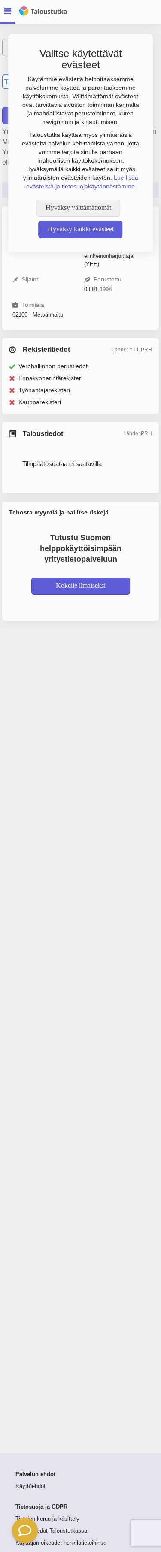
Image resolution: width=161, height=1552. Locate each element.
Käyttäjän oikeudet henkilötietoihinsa (60, 1543)
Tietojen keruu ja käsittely (47, 1519)
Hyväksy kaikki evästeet (81, 229)
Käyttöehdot (30, 1486)
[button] (25, 1530)
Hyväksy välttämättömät (78, 207)
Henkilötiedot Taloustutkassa (51, 1531)
